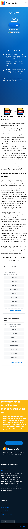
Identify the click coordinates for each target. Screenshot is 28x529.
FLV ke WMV (14, 297)
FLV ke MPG (14, 301)
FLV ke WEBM (14, 289)
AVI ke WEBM (14, 345)
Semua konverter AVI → (17, 362)
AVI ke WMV (14, 349)
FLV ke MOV (14, 285)
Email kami (4, 505)
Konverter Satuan (6, 511)
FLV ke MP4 (14, 277)
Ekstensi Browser (6, 514)
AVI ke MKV (14, 341)
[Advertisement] (14, 383)
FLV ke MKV (14, 293)
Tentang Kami (5, 507)
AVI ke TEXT (14, 357)
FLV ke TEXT (14, 305)
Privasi (3, 471)
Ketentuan (4, 469)
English (4, 521)
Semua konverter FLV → (17, 310)
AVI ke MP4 (14, 329)
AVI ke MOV (14, 337)
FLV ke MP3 (14, 281)
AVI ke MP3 (14, 333)
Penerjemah (5, 513)
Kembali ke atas (20, 526)
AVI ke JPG (14, 353)
